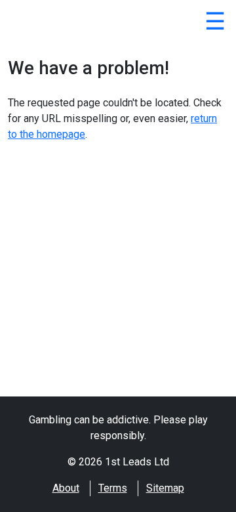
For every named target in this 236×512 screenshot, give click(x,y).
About (65, 488)
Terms (112, 488)
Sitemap (165, 488)
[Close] (215, 24)
